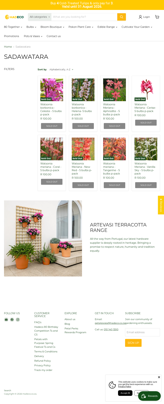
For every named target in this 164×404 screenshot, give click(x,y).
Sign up (133, 342)
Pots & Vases (32, 36)
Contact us (54, 36)
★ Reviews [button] (161, 205)
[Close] (159, 377)
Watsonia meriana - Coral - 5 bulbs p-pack (50, 167)
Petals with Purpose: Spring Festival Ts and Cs (44, 343)
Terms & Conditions (45, 351)
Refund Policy (42, 360)
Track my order (43, 370)
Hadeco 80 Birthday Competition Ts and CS (46, 330)
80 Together (12, 26)
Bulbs (30, 26)
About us (70, 319)
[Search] (121, 17)
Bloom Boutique (51, 26)
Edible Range (106, 26)
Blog (67, 323)
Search (7, 390)
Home (8, 46)
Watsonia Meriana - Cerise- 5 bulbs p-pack (145, 108)
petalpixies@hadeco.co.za (110, 323)
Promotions (11, 36)
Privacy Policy (42, 365)
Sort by (42, 69)
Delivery (39, 356)
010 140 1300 (111, 329)
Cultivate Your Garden (136, 26)
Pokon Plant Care (80, 26)
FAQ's (37, 322)
